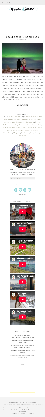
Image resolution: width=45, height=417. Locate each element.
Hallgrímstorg (13, 125)
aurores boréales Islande (34, 116)
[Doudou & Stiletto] (22, 15)
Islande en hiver (20, 127)
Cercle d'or (19, 122)
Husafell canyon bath (34, 125)
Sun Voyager (25, 133)
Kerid (35, 127)
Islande (11, 116)
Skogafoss (16, 133)
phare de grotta (12, 130)
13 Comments (22, 114)
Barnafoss (24, 119)
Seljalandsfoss (7, 133)
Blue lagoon (32, 119)
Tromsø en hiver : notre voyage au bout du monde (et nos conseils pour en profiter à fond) (22, 340)
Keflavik (29, 127)
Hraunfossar (23, 125)
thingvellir (33, 133)
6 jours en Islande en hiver (22, 37)
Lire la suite (22, 105)
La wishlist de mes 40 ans (22, 335)
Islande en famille (9, 127)
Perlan (39, 127)
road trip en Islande (31, 130)
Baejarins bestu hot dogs (12, 119)
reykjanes (21, 130)
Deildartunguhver (28, 122)
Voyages (18, 116)
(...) (32, 100)
